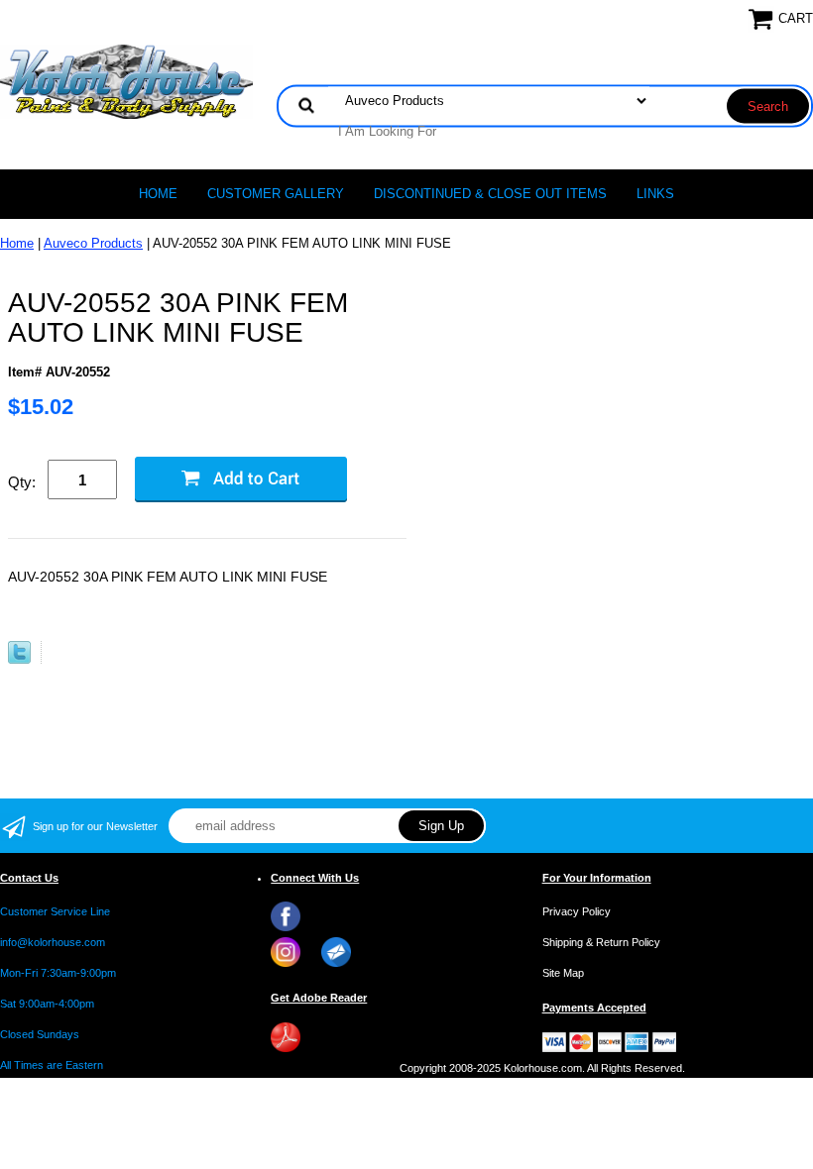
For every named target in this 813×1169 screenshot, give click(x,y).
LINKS (655, 193)
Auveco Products (93, 243)
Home (158, 193)
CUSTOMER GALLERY (275, 193)
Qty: (22, 482)
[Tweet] (19, 659)
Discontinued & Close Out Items (490, 193)
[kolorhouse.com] (126, 80)
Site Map (563, 973)
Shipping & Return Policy (601, 942)
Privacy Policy (576, 911)
